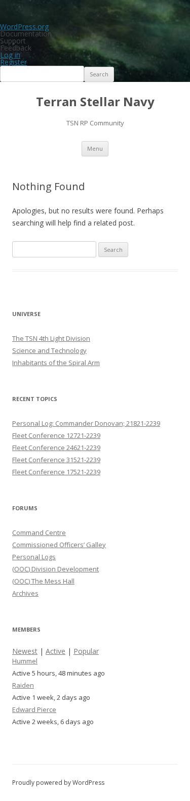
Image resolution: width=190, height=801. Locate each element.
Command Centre (39, 532)
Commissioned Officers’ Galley (59, 544)
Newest (24, 651)
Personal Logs (34, 556)
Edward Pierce (34, 709)
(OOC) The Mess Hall (43, 581)
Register (13, 62)
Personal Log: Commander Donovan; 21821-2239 (86, 423)
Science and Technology (49, 350)
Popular (86, 651)
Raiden (23, 685)
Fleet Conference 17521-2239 (56, 471)
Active (55, 651)
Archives (25, 593)
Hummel (24, 660)
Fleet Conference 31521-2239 (56, 459)
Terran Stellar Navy (95, 102)
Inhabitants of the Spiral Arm (56, 362)
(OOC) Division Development (55, 568)
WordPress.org (24, 26)
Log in (10, 55)
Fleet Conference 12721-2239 (56, 435)
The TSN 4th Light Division (51, 338)
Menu (95, 148)
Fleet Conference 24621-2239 (56, 447)
